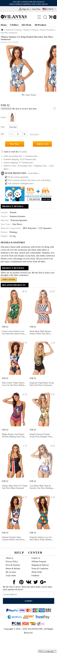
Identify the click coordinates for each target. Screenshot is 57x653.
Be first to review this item (25, 108)
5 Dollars (14, 25)
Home (4, 25)
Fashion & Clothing (13, 30)
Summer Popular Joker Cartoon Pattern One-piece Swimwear (13, 539)
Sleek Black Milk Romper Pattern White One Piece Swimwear (40, 333)
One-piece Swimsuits (9, 33)
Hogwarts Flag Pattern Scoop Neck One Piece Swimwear (42, 384)
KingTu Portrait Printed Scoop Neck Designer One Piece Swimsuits (40, 436)
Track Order (11, 575)
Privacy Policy (12, 561)
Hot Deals (26, 25)
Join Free (36, 9)
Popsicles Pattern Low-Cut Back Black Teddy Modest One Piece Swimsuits (41, 539)
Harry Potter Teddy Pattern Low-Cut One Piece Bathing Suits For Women (13, 385)
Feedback (35, 575)
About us (9, 558)
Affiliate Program (38, 561)
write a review (8, 279)
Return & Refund (13, 568)
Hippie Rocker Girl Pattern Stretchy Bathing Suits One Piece (13, 436)
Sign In (25, 9)
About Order (36, 572)
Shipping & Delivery (40, 565)
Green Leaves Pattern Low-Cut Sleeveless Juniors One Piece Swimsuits (13, 333)
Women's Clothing (30, 30)
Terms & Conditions (39, 568)
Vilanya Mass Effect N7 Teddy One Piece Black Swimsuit (14, 487)
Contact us (35, 558)
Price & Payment (13, 565)
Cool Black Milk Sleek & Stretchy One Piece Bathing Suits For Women (41, 488)
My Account (11, 572)
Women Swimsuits (47, 30)
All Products (40, 25)
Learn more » (33, 173)
